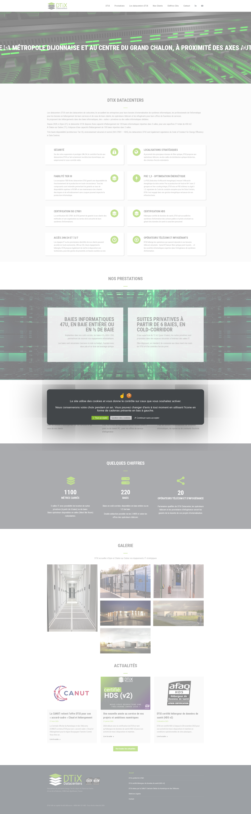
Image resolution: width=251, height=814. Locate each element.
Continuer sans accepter (147, 418)
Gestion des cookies (121, 418)
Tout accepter (101, 418)
